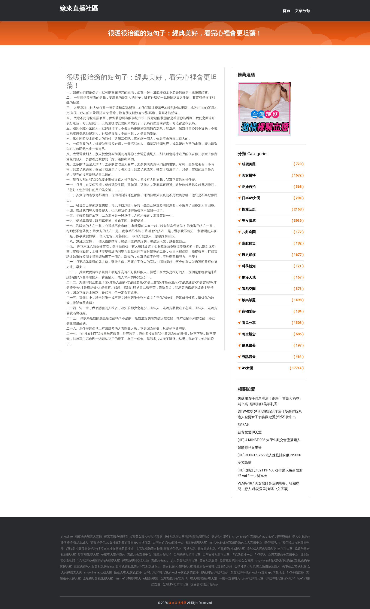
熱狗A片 (244, 424)
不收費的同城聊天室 (231, 548)
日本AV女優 (273, 198)
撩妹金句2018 (220, 536)
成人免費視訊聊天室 (183, 560)
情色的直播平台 (242, 554)
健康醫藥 (273, 345)
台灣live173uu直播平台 (168, 542)
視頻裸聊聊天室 (196, 542)
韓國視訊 (189, 548)
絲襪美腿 (273, 164)
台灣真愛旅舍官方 (172, 578)
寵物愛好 (273, 311)
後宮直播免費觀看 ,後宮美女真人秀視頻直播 (133, 536)
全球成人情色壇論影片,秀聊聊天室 (269, 548)
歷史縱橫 (273, 255)
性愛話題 (273, 209)
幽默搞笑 (273, 243)
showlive (67, 536)
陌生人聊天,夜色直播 (128, 572)
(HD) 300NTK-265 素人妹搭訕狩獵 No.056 (269, 455)
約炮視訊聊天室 (252, 578)
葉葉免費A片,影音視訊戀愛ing (94, 566)
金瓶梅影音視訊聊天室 (98, 578)
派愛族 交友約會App (204, 584)
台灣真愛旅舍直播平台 (283, 554)
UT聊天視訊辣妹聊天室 (201, 578)
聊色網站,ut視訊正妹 (214, 572)
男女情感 (273, 221)
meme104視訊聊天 (128, 578)
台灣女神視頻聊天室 (216, 554)
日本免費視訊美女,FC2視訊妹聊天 (138, 566)
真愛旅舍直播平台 (139, 554)
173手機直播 (295, 572)
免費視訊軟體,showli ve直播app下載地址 (257, 572)
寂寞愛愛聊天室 (250, 432)
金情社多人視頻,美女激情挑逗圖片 (257, 566)
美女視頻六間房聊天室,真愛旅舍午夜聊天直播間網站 (197, 566)
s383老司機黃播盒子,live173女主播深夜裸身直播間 (100, 548)
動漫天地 (273, 277)
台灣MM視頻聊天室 (175, 584)
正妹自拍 (273, 187)
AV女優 (273, 368)
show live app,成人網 (98, 572)
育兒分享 (273, 323)
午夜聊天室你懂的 (113, 554)
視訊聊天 (273, 357)
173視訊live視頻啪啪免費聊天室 (98, 560)
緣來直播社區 (79, 8)
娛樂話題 (273, 300)
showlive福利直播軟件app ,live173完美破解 (261, 536)
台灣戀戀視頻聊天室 (186, 554)
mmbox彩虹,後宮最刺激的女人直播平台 (235, 542)
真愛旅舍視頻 (162, 554)
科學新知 (273, 266)
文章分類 (302, 11)
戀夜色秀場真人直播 (88, 536)
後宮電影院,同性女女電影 (236, 560)
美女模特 (273, 175)
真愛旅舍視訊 (207, 548)
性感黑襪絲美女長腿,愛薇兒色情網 (158, 548)
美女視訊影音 (209, 560)
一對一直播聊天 (229, 578)
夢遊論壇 (244, 463)
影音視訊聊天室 (88, 554)
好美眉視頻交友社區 (135, 560)
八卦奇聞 (273, 232)
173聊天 (260, 554)
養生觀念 (273, 334)
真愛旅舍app (159, 560)
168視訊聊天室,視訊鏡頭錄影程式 (186, 536)
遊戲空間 (273, 289)
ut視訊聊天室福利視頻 (280, 578)
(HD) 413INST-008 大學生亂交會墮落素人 (269, 440)
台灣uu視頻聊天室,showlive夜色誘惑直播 (171, 572)
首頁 (286, 11)
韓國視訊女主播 (250, 447)
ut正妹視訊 (150, 578)
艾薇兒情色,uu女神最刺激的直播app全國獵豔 (120, 542)
